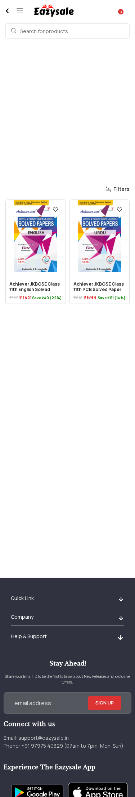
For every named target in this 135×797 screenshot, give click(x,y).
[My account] (129, 11)
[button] (120, 599)
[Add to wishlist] (55, 209)
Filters (121, 189)
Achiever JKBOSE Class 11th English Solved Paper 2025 (34, 289)
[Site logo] (53, 10)
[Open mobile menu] (20, 11)
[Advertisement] (67, 111)
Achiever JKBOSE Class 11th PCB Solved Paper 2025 (98, 289)
